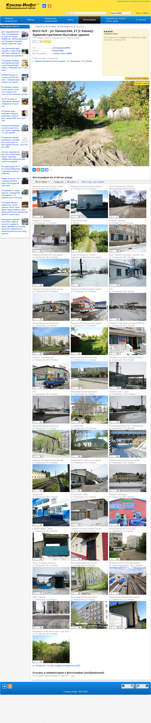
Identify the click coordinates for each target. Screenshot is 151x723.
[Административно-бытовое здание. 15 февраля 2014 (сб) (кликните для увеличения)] (51, 307)
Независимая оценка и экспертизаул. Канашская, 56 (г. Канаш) (86, 461)
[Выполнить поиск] (66, 13)
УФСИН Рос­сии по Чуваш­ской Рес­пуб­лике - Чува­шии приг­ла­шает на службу (10, 78)
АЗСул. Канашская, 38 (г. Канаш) (121, 290)
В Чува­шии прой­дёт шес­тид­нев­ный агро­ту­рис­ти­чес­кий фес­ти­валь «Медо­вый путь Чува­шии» (14, 65)
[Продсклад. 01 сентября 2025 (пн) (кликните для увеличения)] (51, 512)
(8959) (61, 48)
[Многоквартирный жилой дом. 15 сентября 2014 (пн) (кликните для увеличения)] (127, 546)
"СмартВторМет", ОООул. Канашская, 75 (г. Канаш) (45, 530)
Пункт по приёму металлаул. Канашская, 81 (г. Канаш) (45, 564)
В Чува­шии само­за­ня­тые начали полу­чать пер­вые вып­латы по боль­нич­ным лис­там (14, 90)
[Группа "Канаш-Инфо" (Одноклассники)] (49, 6)
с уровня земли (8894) (62, 53)
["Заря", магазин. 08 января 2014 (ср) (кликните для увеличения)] (51, 615)
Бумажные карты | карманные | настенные (133, 1)
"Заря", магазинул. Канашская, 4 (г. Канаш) (44, 598)
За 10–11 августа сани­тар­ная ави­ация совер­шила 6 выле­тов (10, 102)
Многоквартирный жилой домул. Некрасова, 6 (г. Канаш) (122, 530)
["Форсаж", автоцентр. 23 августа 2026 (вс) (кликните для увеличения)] (127, 512)
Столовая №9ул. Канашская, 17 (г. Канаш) (83, 427)
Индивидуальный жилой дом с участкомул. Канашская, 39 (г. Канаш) (50, 632)
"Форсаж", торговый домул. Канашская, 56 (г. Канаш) (45, 358)
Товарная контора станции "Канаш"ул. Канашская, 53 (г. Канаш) (86, 530)
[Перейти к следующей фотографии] (137, 78)
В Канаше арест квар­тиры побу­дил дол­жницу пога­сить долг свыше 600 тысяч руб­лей (13, 116)
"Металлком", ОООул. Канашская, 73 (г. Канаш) (83, 495)
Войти (146, 13)
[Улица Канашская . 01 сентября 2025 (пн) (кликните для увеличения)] (89, 238)
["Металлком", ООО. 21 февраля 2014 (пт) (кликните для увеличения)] (89, 512)
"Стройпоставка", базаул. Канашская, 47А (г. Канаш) (122, 393)
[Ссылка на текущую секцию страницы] (91, 34)
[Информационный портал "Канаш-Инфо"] (21, 6)
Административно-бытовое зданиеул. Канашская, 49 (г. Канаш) (47, 187)
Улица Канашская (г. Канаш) (78, 221)
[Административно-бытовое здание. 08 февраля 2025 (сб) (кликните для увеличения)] (89, 307)
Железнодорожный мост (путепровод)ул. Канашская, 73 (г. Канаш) (126, 427)
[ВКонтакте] (34, 170)
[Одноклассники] (38, 170)
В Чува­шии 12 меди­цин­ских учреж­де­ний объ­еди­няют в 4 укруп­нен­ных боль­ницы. (12, 194)
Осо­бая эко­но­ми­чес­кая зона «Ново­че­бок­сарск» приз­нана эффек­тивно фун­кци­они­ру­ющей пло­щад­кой (13, 157)
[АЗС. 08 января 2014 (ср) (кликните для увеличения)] (127, 307)
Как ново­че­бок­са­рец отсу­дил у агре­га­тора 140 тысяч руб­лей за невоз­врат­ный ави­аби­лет (12, 52)
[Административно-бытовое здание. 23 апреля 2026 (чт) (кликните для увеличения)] (127, 581)
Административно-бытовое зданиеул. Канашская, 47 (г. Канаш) (86, 290)
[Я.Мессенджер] (42, 170)
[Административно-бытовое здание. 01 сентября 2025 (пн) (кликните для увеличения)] (51, 204)
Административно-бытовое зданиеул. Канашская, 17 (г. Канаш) (86, 324)
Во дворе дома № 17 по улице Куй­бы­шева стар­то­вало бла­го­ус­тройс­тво (10, 170)
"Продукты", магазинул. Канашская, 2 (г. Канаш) (44, 221)
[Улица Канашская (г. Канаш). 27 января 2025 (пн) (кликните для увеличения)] (89, 273)
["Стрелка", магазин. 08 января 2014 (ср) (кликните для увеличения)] (127, 238)
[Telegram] (46, 170)
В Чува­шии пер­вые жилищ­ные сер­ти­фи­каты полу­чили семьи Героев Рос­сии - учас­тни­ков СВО (14, 142)
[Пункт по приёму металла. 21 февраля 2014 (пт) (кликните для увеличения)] (51, 581)
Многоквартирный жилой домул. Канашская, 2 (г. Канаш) (84, 393)
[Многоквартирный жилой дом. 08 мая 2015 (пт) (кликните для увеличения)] (89, 409)
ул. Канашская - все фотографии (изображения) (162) (56, 665)
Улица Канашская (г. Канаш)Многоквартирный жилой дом (122, 187)
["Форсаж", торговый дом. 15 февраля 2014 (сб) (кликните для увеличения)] (51, 375)
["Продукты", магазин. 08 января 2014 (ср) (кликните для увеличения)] (51, 238)
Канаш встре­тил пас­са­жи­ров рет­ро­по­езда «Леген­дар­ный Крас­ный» (10, 182)
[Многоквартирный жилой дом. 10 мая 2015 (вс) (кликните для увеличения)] (51, 341)
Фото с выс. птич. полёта (93, 182)
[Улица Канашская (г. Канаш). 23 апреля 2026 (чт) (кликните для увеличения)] (127, 204)
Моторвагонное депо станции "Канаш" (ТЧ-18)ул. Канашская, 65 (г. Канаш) (129, 358)
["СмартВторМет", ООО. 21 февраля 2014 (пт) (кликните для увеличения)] (51, 546)
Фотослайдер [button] (41, 182)
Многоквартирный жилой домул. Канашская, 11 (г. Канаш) (84, 358)
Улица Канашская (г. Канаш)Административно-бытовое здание (86, 256)
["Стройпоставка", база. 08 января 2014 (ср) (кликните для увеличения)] (127, 409)
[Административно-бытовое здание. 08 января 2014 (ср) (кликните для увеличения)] (127, 478)
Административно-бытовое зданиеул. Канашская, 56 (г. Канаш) (47, 290)
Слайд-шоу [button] (59, 182)
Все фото (71, 182)
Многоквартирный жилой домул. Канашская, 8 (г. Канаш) (45, 324)
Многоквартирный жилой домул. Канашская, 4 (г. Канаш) (84, 564)
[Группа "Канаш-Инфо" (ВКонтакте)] (44, 6)
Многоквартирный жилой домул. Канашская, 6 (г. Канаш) (45, 427)
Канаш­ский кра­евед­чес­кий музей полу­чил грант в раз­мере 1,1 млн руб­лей (10, 129)
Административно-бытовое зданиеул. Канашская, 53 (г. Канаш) (47, 461)
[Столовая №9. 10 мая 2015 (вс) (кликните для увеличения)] (89, 444)
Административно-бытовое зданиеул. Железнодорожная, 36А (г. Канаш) (125, 564)
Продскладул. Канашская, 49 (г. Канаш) (45, 495)
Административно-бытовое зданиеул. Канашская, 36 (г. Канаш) (86, 187)
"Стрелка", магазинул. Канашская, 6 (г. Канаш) (120, 221)
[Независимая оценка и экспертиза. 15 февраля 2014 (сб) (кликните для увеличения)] (89, 478)
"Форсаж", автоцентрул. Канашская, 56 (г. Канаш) (121, 495)
